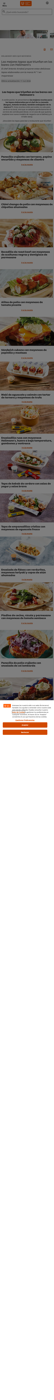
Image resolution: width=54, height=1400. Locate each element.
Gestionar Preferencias (25, 720)
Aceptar (25, 725)
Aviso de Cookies (18, 712)
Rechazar (25, 732)
